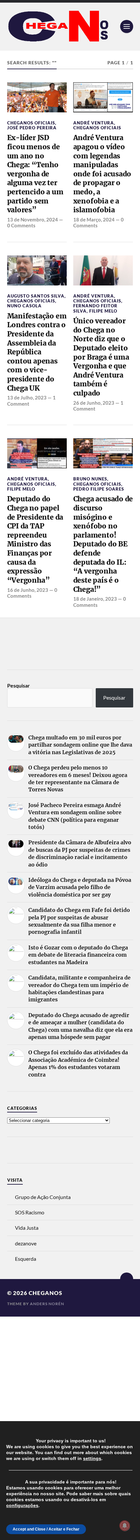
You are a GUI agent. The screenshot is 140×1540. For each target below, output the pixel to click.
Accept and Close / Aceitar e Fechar (46, 1529)
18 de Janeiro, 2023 (95, 599)
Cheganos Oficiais (31, 122)
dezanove (25, 1243)
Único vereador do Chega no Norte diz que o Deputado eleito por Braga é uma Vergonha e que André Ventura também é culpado (101, 356)
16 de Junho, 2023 (27, 590)
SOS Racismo (29, 1212)
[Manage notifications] (124, 1525)
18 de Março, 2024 (94, 219)
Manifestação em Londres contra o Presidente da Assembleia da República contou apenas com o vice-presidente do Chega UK (37, 352)
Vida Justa (26, 1227)
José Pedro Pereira (32, 127)
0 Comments (21, 225)
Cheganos (45, 1292)
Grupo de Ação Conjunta (43, 1197)
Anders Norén (47, 1303)
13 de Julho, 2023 (27, 397)
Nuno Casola (24, 305)
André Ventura (93, 122)
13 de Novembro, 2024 (32, 219)
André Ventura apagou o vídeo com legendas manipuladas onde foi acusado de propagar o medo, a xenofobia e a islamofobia (102, 173)
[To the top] (126, 1279)
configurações (22, 1505)
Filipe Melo (103, 311)
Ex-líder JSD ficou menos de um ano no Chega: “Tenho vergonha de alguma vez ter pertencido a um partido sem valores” (35, 173)
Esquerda (25, 1259)
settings (92, 1458)
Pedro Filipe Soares (98, 489)
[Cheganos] (70, 26)
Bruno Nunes (90, 478)
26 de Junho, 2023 (93, 403)
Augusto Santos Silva (35, 296)
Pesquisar (18, 685)
